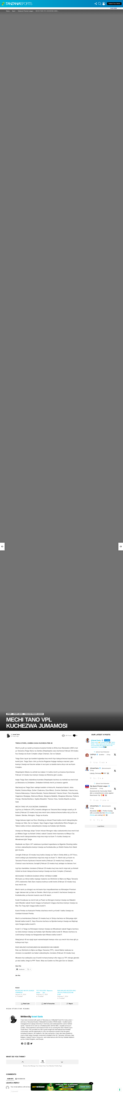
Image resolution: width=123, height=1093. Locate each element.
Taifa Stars (17, 1009)
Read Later (26, 1003)
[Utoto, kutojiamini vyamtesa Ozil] (2, 546)
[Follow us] (95, 3)
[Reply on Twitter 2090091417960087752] (91, 762)
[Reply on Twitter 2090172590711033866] (91, 778)
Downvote (62, 1062)
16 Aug (101, 788)
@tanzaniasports (106, 768)
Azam (9, 1009)
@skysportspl (93, 788)
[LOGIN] (103, 3)
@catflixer (101, 754)
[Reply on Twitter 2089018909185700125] (91, 800)
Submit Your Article (114, 3)
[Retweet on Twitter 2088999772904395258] (95, 820)
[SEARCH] (99, 3)
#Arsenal (108, 813)
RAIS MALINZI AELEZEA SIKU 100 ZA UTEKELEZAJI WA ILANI (66, 992)
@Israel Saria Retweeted (102, 752)
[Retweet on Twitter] (94, 752)
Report (71, 1003)
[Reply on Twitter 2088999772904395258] (91, 820)
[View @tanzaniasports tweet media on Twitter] (91, 757)
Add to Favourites (49, 1003)
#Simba (92, 815)
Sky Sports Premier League (99, 786)
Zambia (26, 1009)
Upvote (22, 1062)
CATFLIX (93, 754)
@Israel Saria (94, 768)
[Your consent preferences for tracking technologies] (119, 1089)
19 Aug (108, 754)
